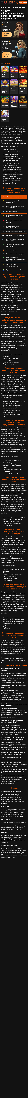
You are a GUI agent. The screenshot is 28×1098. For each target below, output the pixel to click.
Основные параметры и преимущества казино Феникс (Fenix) (12, 151)
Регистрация (23, 2)
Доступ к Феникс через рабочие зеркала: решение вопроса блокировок (12, 160)
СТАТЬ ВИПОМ (6, 55)
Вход (16, 2)
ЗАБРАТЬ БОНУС (7, 34)
